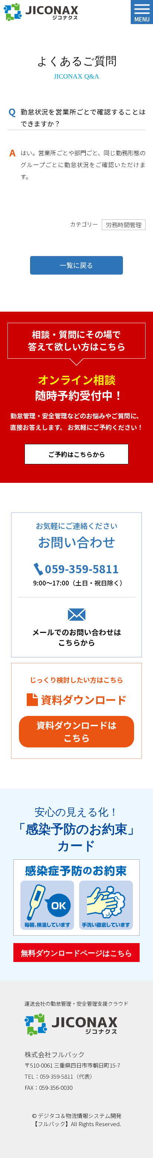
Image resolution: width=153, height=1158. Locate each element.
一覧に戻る (76, 265)
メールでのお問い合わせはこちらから (76, 637)
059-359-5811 (82, 568)
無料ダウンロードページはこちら (76, 953)
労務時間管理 (123, 224)
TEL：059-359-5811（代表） (60, 1076)
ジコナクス (41, 12)
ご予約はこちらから (76, 454)
